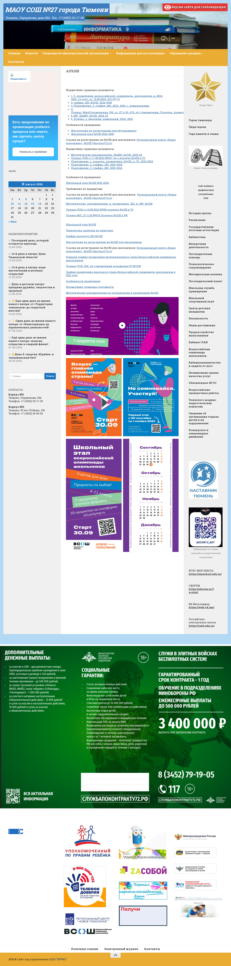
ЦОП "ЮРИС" (58, 959)
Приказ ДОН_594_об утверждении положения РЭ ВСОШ (103, 266)
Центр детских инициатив (199, 309)
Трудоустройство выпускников (201, 333)
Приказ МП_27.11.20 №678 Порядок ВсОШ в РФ (97, 215)
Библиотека (197, 237)
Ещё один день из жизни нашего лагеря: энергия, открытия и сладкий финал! (28, 341)
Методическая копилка (205, 274)
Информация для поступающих (140, 53)
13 (32, 203)
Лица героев (197, 127)
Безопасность (198, 318)
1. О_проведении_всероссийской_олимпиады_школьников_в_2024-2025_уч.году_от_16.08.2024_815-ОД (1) (117, 97)
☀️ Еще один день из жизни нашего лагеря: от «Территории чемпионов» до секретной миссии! (30, 305)
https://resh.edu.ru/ (202, 625)
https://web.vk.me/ (201, 607)
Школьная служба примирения (201, 289)
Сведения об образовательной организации (76, 53)
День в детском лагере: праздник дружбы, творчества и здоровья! (31, 287)
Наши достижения (202, 325)
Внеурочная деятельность (199, 245)
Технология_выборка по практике (89, 230)
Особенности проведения (83, 281)
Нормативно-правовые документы (90, 287)
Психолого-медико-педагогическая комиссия (203, 403)
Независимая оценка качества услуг (203, 374)
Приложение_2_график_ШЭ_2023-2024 (96, 164)
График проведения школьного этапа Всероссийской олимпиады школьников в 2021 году (120, 273)
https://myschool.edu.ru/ (205, 574)
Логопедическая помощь (200, 255)
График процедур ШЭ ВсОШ (84, 236)
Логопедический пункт (205, 281)
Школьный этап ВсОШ (81, 224)
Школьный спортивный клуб (201, 299)
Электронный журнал (121, 949)
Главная (14, 53)
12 (26, 203)
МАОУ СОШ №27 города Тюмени (56, 9)
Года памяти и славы (204, 133)
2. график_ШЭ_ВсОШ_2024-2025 (91, 102)
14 (39, 203)
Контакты (16, 61)
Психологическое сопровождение (201, 265)
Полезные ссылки (84, 949)
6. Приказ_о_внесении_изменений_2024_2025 (102, 119)
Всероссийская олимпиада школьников (199, 352)
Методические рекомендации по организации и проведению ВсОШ (112, 292)
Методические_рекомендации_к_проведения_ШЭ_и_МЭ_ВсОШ (109, 203)
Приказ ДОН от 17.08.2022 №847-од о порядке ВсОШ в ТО (108, 158)
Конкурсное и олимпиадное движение (198, 433)
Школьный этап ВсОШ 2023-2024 (87, 183)
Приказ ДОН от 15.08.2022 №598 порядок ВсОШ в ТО (99, 209)
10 (12, 203)
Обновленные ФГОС (202, 382)
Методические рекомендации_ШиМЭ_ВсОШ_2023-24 (106, 154)
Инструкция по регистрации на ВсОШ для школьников (104, 242)
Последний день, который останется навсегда (28, 242)
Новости (31, 53)
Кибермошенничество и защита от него (205, 364)
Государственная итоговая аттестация (204, 228)
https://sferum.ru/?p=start (201, 590)
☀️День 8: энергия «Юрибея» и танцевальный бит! (31, 356)
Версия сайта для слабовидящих (198, 7)
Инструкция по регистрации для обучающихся (103, 130)
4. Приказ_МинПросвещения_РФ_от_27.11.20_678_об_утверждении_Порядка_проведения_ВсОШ (135, 110)
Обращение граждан (185, 53)
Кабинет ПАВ (198, 342)
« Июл (12, 221)
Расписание (197, 220)
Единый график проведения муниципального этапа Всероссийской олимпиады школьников (121, 258)
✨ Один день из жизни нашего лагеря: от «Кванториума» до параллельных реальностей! (32, 324)
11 (19, 203)
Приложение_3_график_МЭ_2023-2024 (96, 168)
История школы (200, 213)
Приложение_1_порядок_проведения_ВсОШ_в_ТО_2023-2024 (112, 161)
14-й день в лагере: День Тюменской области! (27, 255)
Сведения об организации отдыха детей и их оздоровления (204, 418)
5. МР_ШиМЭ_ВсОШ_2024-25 (89, 115)
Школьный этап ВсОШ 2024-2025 (92, 134)
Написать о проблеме (33, 151)
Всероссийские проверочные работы (204, 391)
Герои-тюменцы (200, 120)
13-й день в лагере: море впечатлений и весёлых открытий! (27, 271)
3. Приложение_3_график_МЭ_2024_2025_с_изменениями (110, 105)
